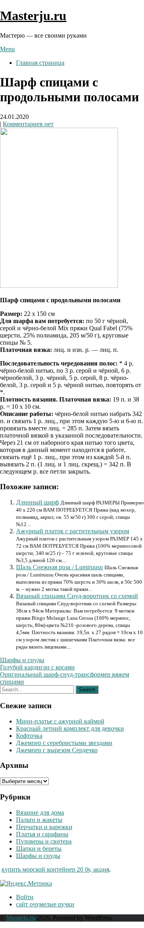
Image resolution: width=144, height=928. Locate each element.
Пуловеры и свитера (44, 841)
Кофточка (29, 735)
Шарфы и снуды (22, 660)
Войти (25, 897)
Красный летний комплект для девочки (70, 728)
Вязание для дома (40, 812)
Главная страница (40, 62)
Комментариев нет (28, 124)
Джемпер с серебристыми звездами (64, 742)
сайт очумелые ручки (45, 904)
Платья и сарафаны (42, 834)
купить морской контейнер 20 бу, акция (55, 869)
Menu (7, 49)
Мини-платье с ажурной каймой (60, 721)
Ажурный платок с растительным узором (72, 531)
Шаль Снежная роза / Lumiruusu (59, 567)
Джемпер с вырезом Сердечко (57, 750)
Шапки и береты (39, 848)
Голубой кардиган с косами (37, 667)
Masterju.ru (33, 15)
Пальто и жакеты (39, 819)
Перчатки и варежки (44, 827)
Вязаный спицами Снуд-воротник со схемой (77, 596)
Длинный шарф (37, 502)
